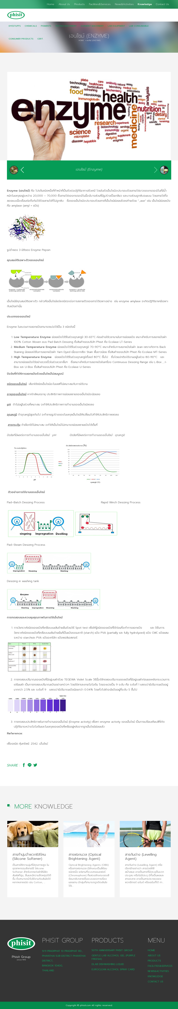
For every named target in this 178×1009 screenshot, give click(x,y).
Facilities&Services (100, 4)
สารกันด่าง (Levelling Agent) (141, 856)
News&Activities (124, 4)
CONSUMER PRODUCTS (21, 38)
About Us (64, 4)
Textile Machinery (66, 25)
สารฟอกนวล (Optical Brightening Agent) (85, 856)
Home (50, 4)
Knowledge (145, 4)
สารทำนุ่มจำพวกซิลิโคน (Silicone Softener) (29, 856)
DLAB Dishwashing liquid (108, 964)
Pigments (46, 25)
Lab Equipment (116, 25)
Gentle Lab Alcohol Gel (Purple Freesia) (113, 957)
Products (79, 4)
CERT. (40, 38)
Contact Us (162, 4)
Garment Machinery (92, 25)
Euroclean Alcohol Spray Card (113, 969)
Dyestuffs (15, 25)
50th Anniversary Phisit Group (112, 950)
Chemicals (31, 25)
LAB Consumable (139, 25)
